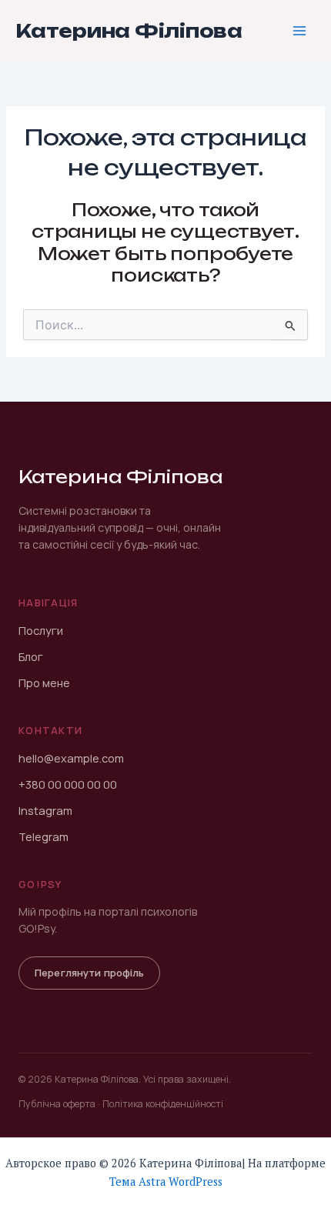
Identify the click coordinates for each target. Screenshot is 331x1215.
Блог (30, 656)
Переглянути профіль (89, 973)
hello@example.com (71, 758)
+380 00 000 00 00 (67, 784)
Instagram (45, 810)
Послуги (40, 630)
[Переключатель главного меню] (299, 31)
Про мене (44, 683)
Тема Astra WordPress (165, 1181)
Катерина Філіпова (128, 30)
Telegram (43, 836)
